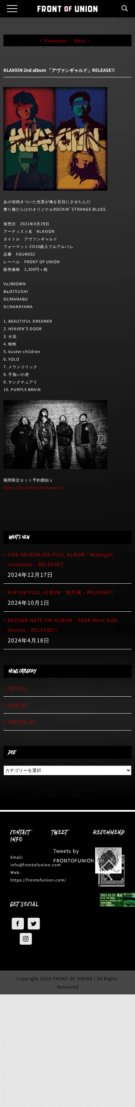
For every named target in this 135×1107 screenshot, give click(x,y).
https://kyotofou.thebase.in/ (33, 487)
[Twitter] (34, 923)
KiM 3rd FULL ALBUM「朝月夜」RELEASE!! (61, 592)
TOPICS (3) (21, 721)
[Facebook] (18, 923)
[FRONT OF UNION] (67, 9)
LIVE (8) (17, 705)
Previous (56, 40)
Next (80, 40)
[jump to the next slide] (112, 867)
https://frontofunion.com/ (38, 879)
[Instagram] (26, 939)
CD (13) (17, 688)
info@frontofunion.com (35, 864)
